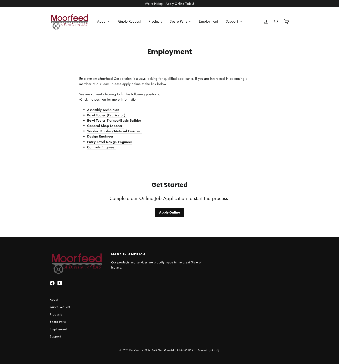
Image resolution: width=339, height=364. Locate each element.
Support (232, 21)
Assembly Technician (103, 109)
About (102, 21)
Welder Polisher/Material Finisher (114, 131)
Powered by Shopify (209, 350)
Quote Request (129, 21)
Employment (208, 21)
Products (155, 21)
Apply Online (169, 212)
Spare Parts (179, 21)
